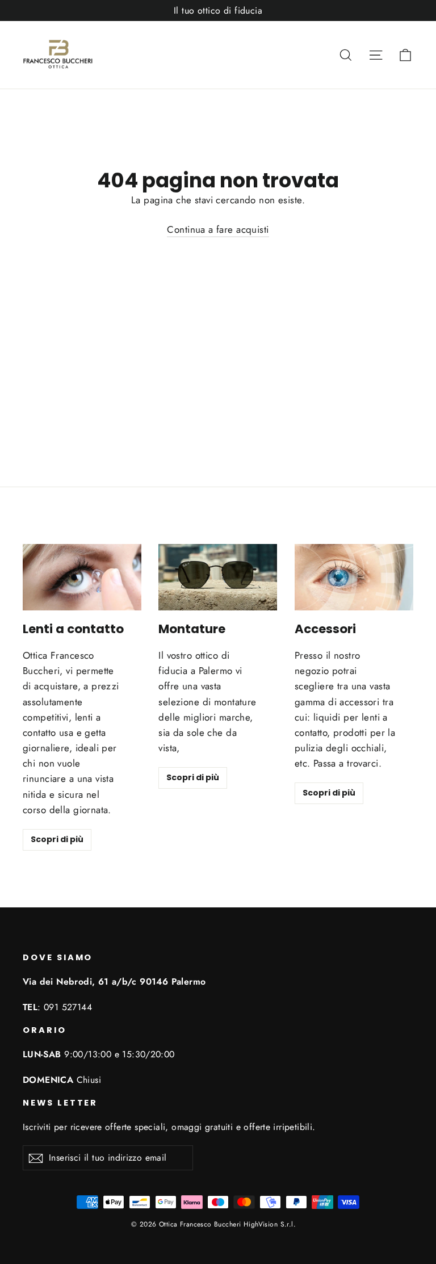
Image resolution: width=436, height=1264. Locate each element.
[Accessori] (354, 577)
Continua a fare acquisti (218, 229)
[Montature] (217, 577)
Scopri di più (57, 839)
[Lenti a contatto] (82, 577)
